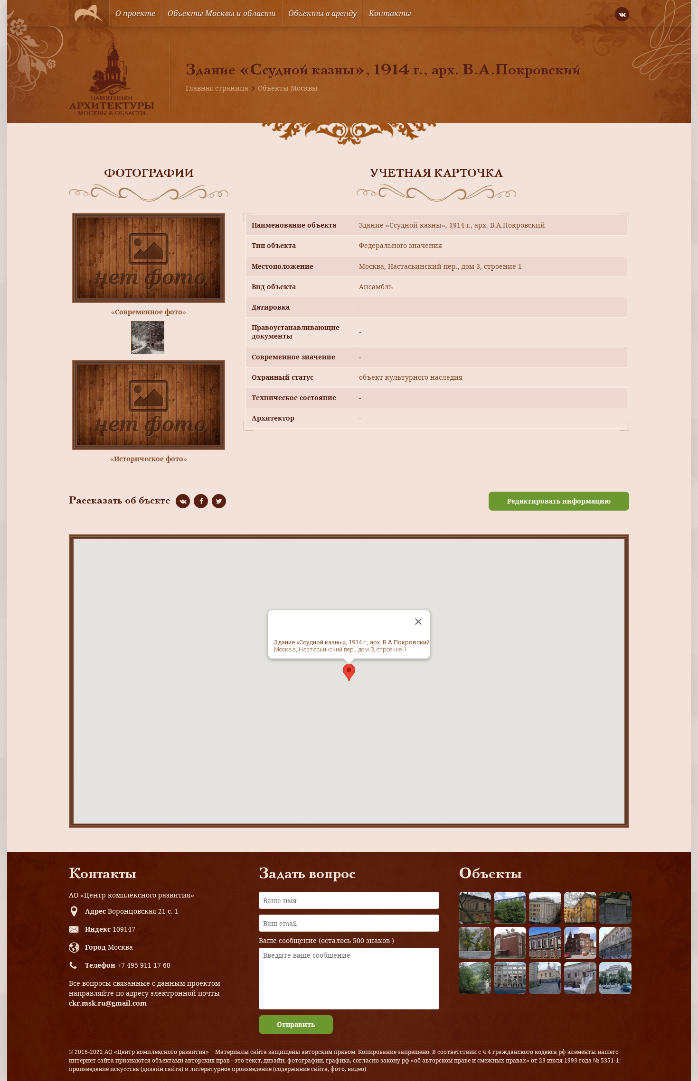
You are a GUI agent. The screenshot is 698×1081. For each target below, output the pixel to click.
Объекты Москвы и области (222, 13)
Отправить (296, 1024)
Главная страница (217, 87)
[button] (349, 672)
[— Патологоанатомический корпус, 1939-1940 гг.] (510, 943)
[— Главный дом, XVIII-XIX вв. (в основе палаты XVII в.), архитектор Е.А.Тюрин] (475, 908)
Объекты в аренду (322, 13)
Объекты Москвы (288, 87)
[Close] (418, 621)
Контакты (390, 13)
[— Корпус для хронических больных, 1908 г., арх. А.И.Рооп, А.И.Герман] (545, 908)
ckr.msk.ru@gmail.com (108, 1003)
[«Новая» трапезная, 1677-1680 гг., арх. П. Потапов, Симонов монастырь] (580, 978)
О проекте (135, 13)
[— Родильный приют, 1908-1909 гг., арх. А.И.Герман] (545, 943)
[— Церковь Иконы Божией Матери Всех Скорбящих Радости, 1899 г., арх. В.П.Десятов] (580, 943)
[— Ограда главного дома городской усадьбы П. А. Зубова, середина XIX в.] (615, 908)
